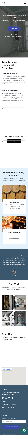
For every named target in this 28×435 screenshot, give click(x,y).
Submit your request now (11, 426)
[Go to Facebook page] (3, 398)
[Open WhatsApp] (24, 430)
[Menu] (25, 3)
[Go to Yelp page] (13, 398)
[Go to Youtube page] (9, 398)
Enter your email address (8, 418)
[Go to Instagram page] (6, 398)
